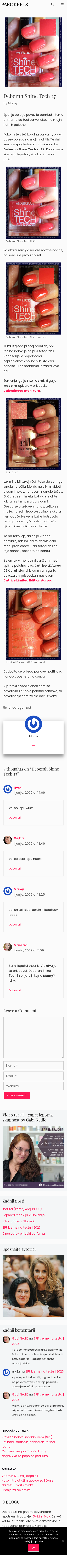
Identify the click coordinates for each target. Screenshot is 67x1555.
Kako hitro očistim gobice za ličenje (27, 1480)
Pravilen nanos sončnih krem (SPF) (27, 1437)
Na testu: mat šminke (18, 1485)
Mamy (19, 889)
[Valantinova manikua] (33, 298)
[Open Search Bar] (52, 4)
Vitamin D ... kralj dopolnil (20, 1476)
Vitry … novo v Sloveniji (19, 1221)
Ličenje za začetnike (16, 1490)
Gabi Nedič (20, 1338)
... (33, 744)
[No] (62, 1541)
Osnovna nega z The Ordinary (24, 1451)
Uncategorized (19, 707)
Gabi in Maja (42, 1516)
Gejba (19, 838)
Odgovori (15, 817)
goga (18, 787)
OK (33, 1547)
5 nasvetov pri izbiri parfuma (24, 1234)
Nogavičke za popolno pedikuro (25, 1456)
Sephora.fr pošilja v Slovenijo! (24, 1215)
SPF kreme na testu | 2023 (22, 1227)
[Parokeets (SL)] (15, 4)
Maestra (20, 945)
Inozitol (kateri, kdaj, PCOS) (22, 1209)
